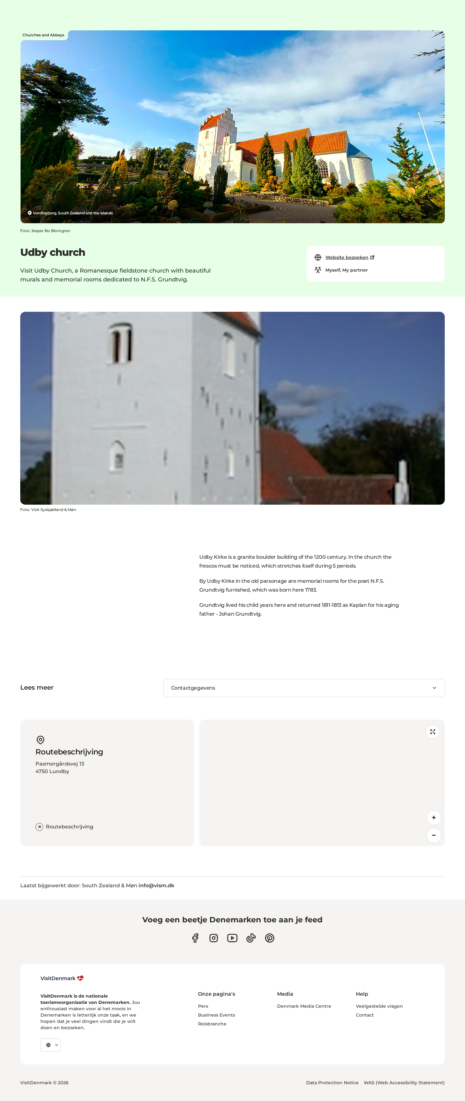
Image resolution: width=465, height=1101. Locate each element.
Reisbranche (212, 1024)
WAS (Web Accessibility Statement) (404, 1083)
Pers (203, 1006)
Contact (365, 1015)
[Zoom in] (434, 817)
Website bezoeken (347, 257)
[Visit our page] (213, 938)
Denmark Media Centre (304, 1006)
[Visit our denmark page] (195, 938)
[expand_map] (433, 732)
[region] (322, 783)
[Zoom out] (434, 835)
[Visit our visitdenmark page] (232, 938)
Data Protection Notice (332, 1083)
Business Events (216, 1015)
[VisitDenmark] (62, 978)
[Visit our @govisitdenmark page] (251, 938)
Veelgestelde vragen (379, 1006)
